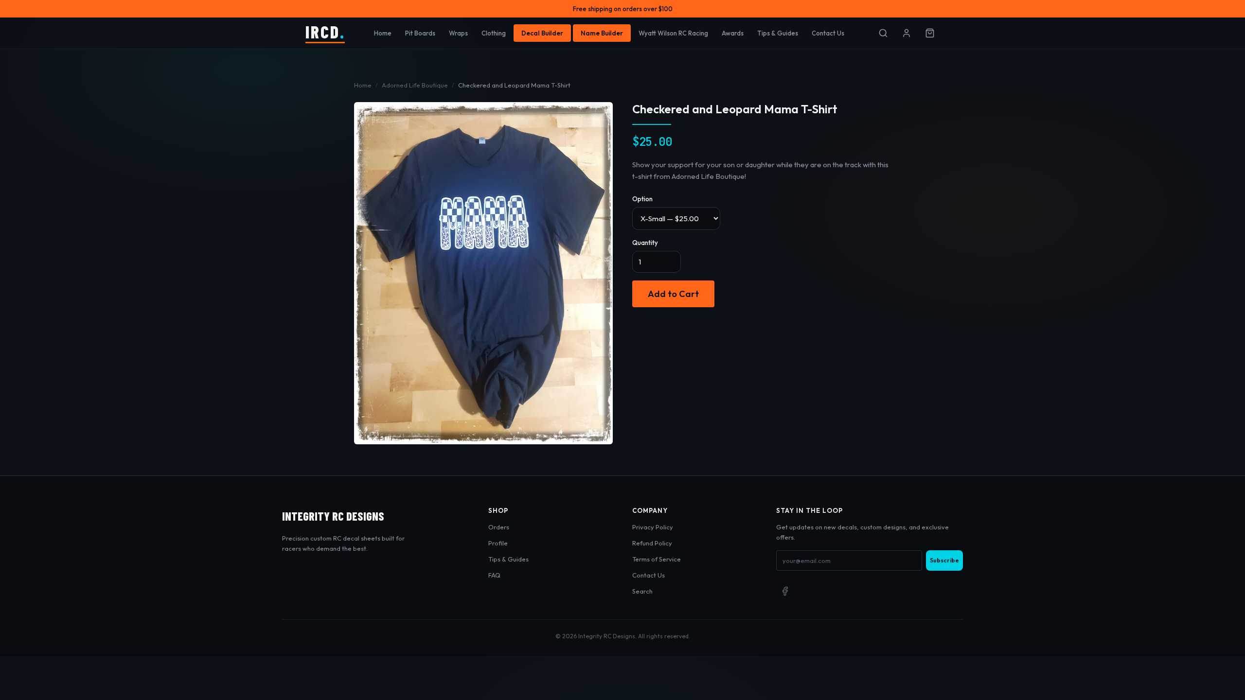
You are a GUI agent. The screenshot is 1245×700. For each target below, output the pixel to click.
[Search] (883, 33)
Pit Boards (420, 33)
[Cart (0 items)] (930, 33)
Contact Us (828, 33)
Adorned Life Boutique (415, 85)
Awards (733, 33)
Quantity (645, 242)
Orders (498, 527)
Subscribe (944, 560)
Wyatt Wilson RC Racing (673, 33)
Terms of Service (656, 559)
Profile (498, 543)
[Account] (906, 33)
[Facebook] (785, 591)
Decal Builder (542, 33)
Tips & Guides (777, 33)
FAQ (494, 575)
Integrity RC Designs (333, 516)
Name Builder (602, 33)
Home (382, 33)
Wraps (458, 33)
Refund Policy (652, 543)
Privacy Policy (652, 527)
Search (642, 591)
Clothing (493, 33)
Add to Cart (673, 293)
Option (642, 199)
